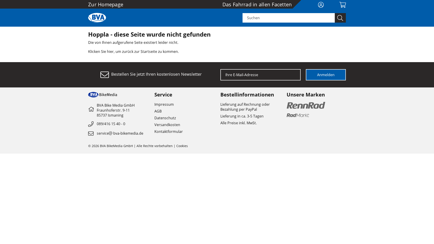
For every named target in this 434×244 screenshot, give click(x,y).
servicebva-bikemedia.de (120, 133)
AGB (158, 111)
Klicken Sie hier (101, 51)
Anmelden (326, 74)
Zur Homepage (105, 4)
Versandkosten (167, 124)
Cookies (182, 146)
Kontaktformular (168, 131)
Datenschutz (165, 117)
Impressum (164, 104)
